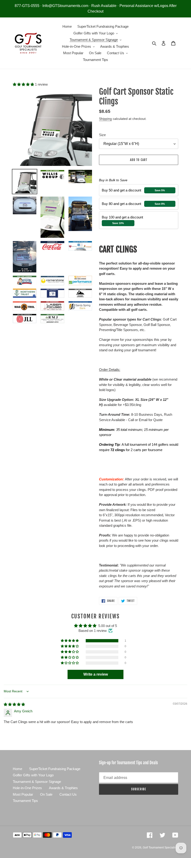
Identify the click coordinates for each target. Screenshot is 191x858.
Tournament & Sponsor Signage (37, 782)
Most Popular (23, 794)
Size (102, 135)
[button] (24, 84)
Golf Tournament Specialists (160, 847)
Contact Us (68, 794)
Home (17, 769)
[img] (14, 704)
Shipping (105, 119)
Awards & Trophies (63, 788)
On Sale (46, 794)
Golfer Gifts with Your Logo (33, 775)
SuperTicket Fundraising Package (54, 769)
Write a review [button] (95, 674)
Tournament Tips (25, 801)
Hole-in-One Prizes (27, 788)
